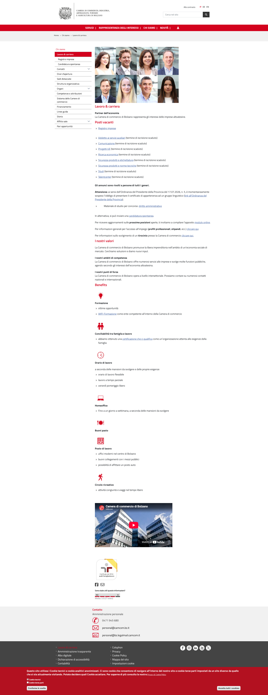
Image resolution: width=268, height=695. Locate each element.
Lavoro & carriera (65, 54)
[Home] (86, 11)
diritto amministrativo (150, 206)
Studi (101, 171)
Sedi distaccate (64, 79)
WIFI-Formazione (107, 314)
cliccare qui (192, 229)
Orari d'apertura (64, 74)
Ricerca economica (108, 154)
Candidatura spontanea (69, 64)
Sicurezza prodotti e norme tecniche (117, 166)
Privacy (116, 651)
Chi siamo (66, 35)
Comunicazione (106, 143)
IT (200, 6)
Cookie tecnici (35, 679)
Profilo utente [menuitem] (178, 28)
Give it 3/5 (107, 596)
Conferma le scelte (37, 688)
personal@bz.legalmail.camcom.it (121, 635)
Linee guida (62, 111)
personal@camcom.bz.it (115, 628)
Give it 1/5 (97, 596)
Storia (60, 116)
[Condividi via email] (102, 585)
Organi (60, 88)
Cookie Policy (119, 655)
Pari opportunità (64, 126)
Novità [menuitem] (164, 28)
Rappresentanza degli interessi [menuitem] (119, 28)
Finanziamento (64, 106)
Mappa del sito (120, 659)
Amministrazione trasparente (74, 651)
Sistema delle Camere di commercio (68, 100)
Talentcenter (104, 177)
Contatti (61, 69)
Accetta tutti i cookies (228, 688)
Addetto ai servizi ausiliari (111, 138)
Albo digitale (64, 655)
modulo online (202, 222)
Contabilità (64, 663)
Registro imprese (107, 128)
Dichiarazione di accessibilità (73, 659)
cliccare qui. (188, 235)
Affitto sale (62, 121)
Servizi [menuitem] (89, 28)
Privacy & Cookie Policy (156, 674)
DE (204, 6)
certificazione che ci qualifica (137, 339)
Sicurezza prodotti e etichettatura (115, 160)
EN (207, 6)
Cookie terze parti (36, 682)
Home (56, 35)
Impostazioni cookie (123, 663)
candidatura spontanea (141, 216)
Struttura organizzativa (68, 83)
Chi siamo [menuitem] (149, 28)
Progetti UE (104, 149)
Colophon (117, 647)
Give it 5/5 (118, 596)
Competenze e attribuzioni (69, 93)
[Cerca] (206, 14)
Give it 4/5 (112, 596)
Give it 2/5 (102, 596)
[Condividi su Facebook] (96, 585)
